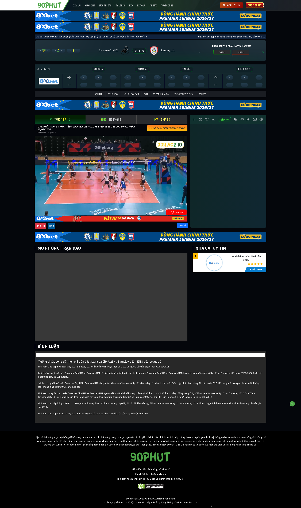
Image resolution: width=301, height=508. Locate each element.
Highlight (90, 5)
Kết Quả (141, 5)
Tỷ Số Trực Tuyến (184, 94)
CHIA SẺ (182, 225)
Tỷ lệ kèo (120, 5)
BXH (131, 5)
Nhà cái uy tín (231, 5)
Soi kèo (202, 94)
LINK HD (40, 226)
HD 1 (51, 226)
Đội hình (98, 94)
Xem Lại (76, 5)
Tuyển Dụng (167, 5)
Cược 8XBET (255, 5)
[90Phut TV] (50, 4)
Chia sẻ (165, 119)
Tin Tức (153, 5)
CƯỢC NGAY (256, 269)
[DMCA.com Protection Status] (151, 485)
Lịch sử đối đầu (131, 94)
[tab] (60, 119)
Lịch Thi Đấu (105, 5)
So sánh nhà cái (161, 94)
